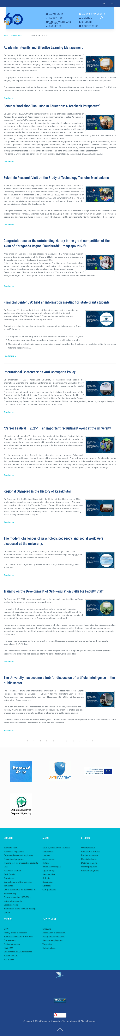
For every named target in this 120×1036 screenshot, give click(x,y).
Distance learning (89, 863)
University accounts (13, 901)
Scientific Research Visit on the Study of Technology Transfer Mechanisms (56, 178)
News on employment (52, 940)
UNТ (6, 866)
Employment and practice (58, 22)
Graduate (46, 929)
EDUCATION (56, 18)
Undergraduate (88, 847)
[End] (93, 741)
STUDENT (87, 22)
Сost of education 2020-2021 (17, 897)
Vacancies (47, 944)
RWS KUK (8, 948)
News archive (48, 874)
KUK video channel (12, 870)
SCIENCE (86, 18)
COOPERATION (90, 26)
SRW (6, 929)
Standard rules (10, 847)
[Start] (27, 741)
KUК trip (46, 878)
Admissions (56, 14)
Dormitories (9, 878)
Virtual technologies (51, 866)
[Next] (86, 741)
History (45, 863)
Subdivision (47, 882)
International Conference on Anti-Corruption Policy (40, 372)
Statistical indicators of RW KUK (18, 936)
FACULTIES (55, 26)
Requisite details (88, 859)
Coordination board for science (18, 952)
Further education (89, 855)
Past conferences (12, 944)
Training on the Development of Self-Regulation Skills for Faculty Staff (54, 591)
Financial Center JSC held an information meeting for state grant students (57, 302)
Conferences (10, 940)
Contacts (46, 886)
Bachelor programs (90, 870)
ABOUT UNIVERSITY (93, 14)
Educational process (90, 851)
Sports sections (11, 905)
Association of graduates (53, 932)
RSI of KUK (9, 959)
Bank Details (9, 874)
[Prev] (34, 741)
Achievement (48, 859)
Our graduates (49, 889)
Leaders (46, 855)
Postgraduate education (53, 936)
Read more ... (10, 98)
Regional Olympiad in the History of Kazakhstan (38, 491)
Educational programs (14, 859)
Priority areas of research (15, 932)
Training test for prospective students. (21, 863)
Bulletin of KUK (10, 955)
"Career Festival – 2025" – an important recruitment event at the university (57, 428)
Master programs (89, 866)
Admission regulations (14, 851)
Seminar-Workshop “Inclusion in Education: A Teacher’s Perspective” (52, 106)
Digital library (48, 870)
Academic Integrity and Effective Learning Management (43, 47)
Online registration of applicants (18, 855)
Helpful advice (48, 948)
